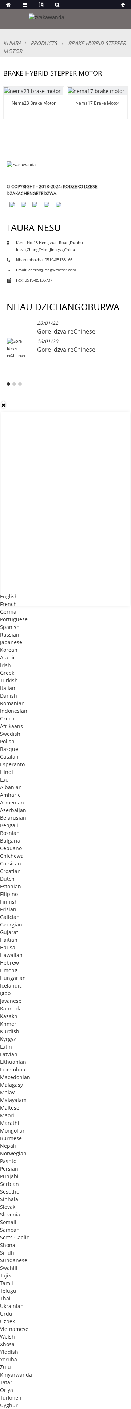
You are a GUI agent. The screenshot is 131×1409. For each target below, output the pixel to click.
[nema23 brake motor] (33, 91)
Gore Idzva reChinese (66, 331)
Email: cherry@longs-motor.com (46, 269)
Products (44, 43)
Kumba (12, 43)
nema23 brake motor (34, 103)
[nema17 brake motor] (97, 91)
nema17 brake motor (97, 103)
